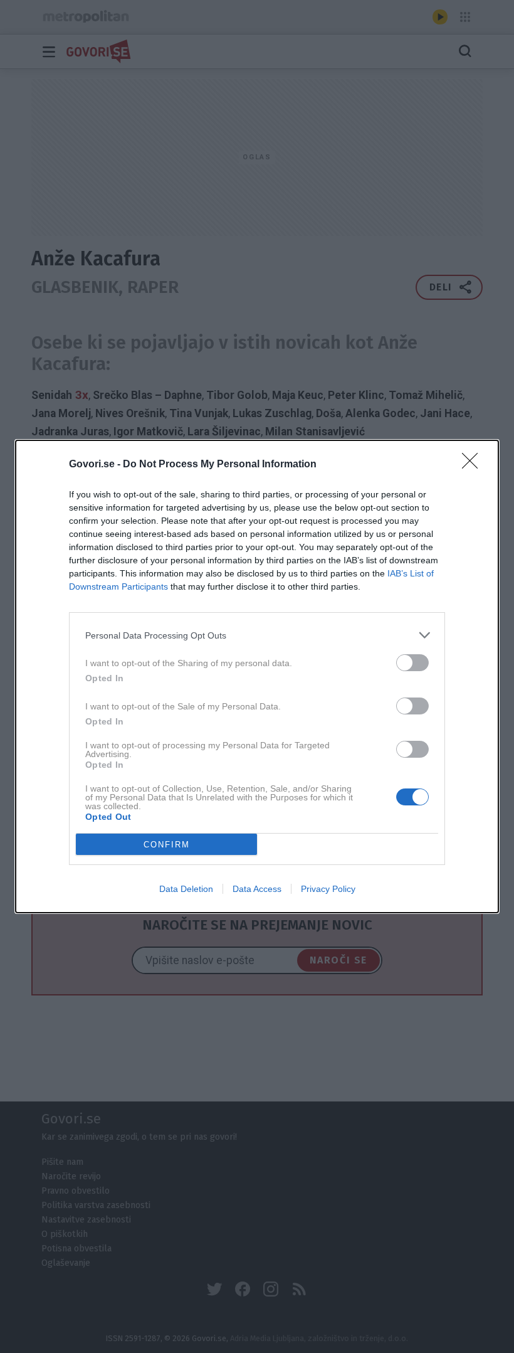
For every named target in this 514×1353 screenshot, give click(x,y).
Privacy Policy (328, 889)
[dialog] (257, 676)
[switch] (412, 662)
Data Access (257, 889)
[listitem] (257, 635)
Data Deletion (186, 889)
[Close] (474, 465)
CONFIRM (167, 844)
